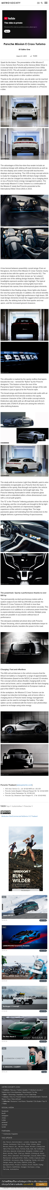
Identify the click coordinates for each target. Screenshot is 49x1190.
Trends (34, 1160)
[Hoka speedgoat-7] (26, 860)
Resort (11, 1146)
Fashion (6, 1090)
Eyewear (16, 1155)
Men (42, 1158)
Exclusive (14, 1101)
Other (28, 1144)
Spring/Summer (17, 1158)
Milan (38, 1144)
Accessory (15, 1160)
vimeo (4, 1118)
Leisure (6, 1097)
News (11, 1162)
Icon (26, 1094)
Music (42, 1153)
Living (37, 1167)
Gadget (44, 1072)
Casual (33, 1155)
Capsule (37, 1158)
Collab (31, 1158)
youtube (4, 1124)
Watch (8, 1167)
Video (5, 1103)
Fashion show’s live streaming (11, 1092)
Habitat (27, 1153)
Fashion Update (22, 1090)
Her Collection (39, 1149)
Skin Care (17, 1162)
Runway (13, 1090)
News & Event (16, 1099)
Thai (18, 1144)
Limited (35, 1151)
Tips (34, 1162)
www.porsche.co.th (24, 785)
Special (13, 1151)
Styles (26, 1158)
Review (5, 1146)
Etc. (16, 1146)
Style (5, 1094)
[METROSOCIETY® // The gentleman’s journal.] (11, 3)
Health (35, 1165)
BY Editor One (24, 49)
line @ (3, 1113)
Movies (10, 1153)
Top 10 (44, 1101)
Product (18, 1165)
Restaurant (7, 1158)
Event (30, 1165)
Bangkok (29, 1151)
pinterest (4, 1122)
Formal (22, 1149)
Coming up (35, 1153)
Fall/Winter (7, 1160)
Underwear (21, 1151)
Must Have (21, 1101)
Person (8, 1142)
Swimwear (13, 1144)
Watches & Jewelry (35, 1090)
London (26, 1142)
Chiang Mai (40, 1146)
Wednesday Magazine (10, 1134)
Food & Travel (20, 1097)
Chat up (21, 1153)
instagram (5, 1115)
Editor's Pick (41, 1155)
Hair (31, 1149)
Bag (21, 1160)
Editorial (6, 1101)
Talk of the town (9, 1149)
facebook (5, 1111)
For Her (34, 1092)
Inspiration (20, 1094)
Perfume (6, 1169)
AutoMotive (17, 806)
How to (12, 1097)
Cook (23, 1144)
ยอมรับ (41, 1184)
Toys (8, 806)
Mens (5, 1155)
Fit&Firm (24, 1162)
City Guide (37, 1101)
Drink (30, 1162)
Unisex (33, 1144)
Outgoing (33, 1142)
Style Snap (33, 1094)
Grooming (12, 1094)
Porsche (27, 806)
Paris (15, 1153)
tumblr (4, 1127)
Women (32, 1146)
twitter (4, 1120)
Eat (4, 1142)
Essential (29, 1101)
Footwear (31, 1167)
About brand (26, 1092)
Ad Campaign (25, 1155)
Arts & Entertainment (33, 1097)
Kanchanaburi (17, 1142)
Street (26, 1146)
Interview (6, 1151)
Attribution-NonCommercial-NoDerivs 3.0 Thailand (19, 816)
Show (10, 1155)
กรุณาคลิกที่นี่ (28, 1184)
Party (17, 1149)
